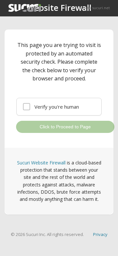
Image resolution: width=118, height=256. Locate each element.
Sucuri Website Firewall (41, 163)
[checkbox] (59, 107)
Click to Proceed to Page (65, 126)
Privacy (100, 234)
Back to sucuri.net (94, 7)
